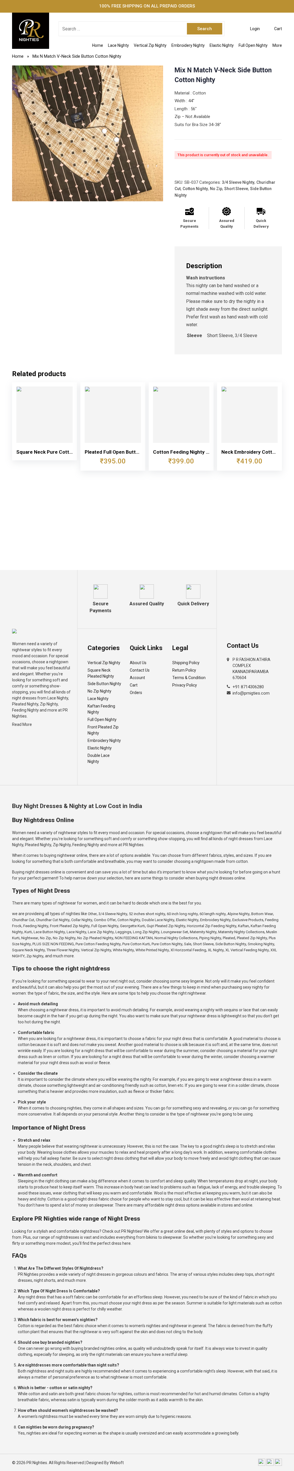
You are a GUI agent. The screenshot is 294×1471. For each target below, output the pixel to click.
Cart (134, 685)
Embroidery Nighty (188, 45)
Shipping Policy (186, 662)
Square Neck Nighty (28, 950)
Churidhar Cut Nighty (52, 920)
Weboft (117, 1462)
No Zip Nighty (99, 691)
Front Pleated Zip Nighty (103, 730)
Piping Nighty (210, 938)
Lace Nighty (118, 45)
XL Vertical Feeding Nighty (247, 950)
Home (97, 45)
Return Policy (184, 670)
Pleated (229, 938)
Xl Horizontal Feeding (188, 950)
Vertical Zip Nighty (150, 45)
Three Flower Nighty (63, 950)
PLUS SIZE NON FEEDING (53, 944)
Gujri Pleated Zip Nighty (166, 926)
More (277, 45)
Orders (136, 692)
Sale (187, 944)
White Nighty (123, 950)
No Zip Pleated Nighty (95, 938)
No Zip (216, 188)
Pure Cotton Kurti (136, 944)
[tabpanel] (87, 133)
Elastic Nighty (222, 45)
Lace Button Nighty (49, 932)
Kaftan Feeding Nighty (101, 709)
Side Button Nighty (104, 683)
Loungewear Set (174, 932)
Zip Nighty (34, 956)
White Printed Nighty (152, 950)
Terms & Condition (189, 677)
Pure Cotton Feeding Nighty (98, 944)
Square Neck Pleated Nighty (101, 673)
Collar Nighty (81, 920)
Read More (22, 724)
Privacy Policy (184, 685)
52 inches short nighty (147, 914)
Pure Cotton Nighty (167, 944)
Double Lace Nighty (99, 758)
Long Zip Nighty (146, 932)
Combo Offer (105, 920)
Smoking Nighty (261, 944)
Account (137, 677)
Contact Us (140, 670)
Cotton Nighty (195, 188)
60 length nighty (213, 914)
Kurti (28, 932)
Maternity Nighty (203, 932)
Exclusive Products (247, 920)
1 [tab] (87, 195)
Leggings (123, 932)
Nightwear (29, 938)
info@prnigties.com (251, 693)
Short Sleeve (236, 188)
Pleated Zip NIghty (252, 938)
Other (92, 914)
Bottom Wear (262, 914)
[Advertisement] (147, 527)
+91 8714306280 (248, 686)
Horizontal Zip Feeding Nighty (211, 926)
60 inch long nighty (182, 914)
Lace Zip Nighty (101, 932)
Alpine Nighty (238, 914)
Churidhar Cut (23, 920)
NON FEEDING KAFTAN (134, 938)
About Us (138, 662)
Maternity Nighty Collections (241, 932)
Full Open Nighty (253, 45)
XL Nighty (216, 950)
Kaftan (243, 926)
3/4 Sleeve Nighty (238, 182)
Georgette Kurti (132, 926)
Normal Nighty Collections (176, 938)
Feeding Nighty (35, 926)
